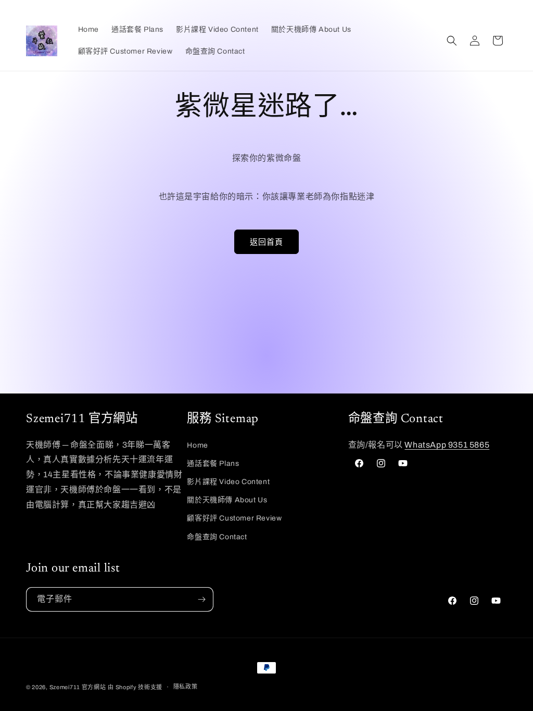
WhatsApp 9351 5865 (446, 444)
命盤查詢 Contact (217, 537)
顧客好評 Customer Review (234, 518)
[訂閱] (201, 599)
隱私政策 (185, 686)
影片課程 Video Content (228, 482)
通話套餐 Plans (213, 463)
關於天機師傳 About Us (227, 500)
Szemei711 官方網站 (77, 687)
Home (197, 445)
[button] (451, 40)
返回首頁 (266, 242)
